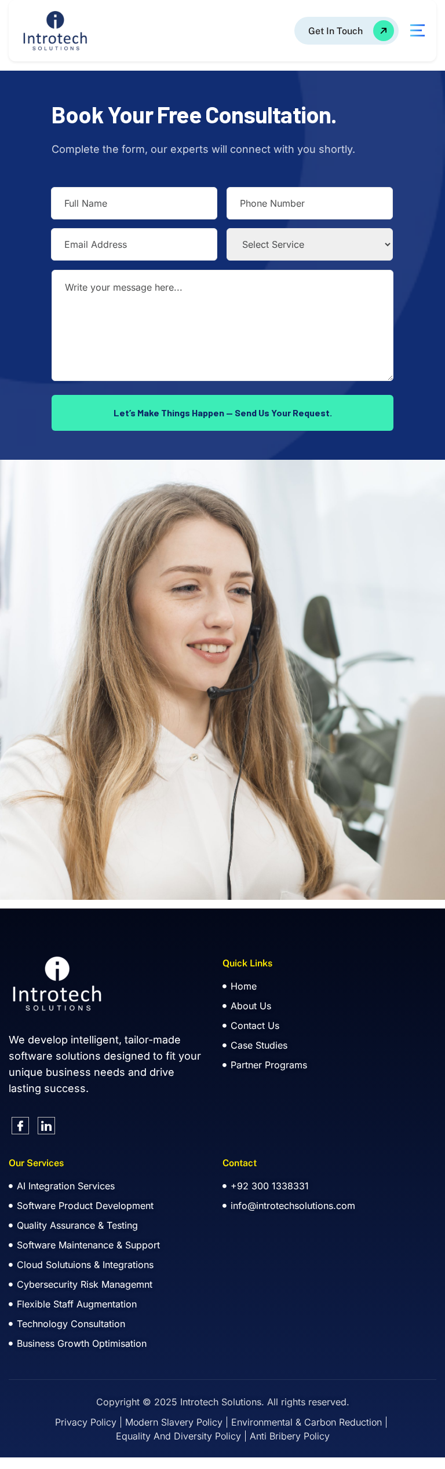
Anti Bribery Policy (290, 1436)
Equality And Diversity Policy (178, 1436)
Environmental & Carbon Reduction (306, 1422)
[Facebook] (20, 1125)
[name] (346, 31)
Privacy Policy (85, 1422)
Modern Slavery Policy (173, 1422)
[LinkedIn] (46, 1125)
